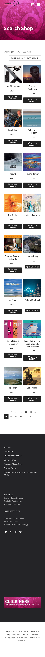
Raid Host (22, 640)
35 (35, 412)
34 (31, 412)
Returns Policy (10, 460)
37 (11, 416)
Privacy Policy (10, 468)
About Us (7, 447)
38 (16, 416)
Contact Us (8, 451)
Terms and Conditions (13, 464)
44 (6, 420)
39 (21, 416)
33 (26, 412)
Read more (33, 267)
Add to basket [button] (13, 98)
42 (31, 416)
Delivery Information (13, 456)
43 (35, 416)
